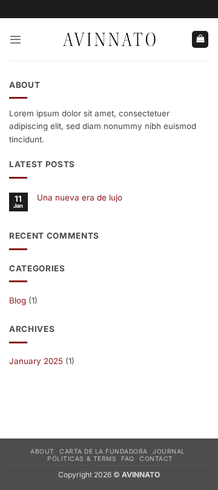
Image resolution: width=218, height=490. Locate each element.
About (42, 451)
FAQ (127, 458)
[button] (15, 39)
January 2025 (36, 361)
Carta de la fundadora (103, 451)
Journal (169, 451)
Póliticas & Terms (81, 458)
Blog (17, 300)
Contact (156, 458)
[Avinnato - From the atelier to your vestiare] (109, 40)
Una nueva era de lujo (79, 197)
